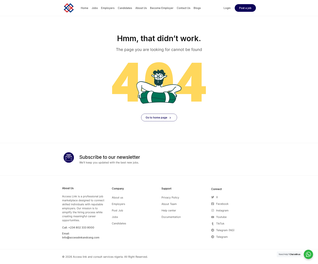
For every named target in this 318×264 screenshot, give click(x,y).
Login (227, 8)
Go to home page (157, 117)
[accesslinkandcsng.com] (68, 7)
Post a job (245, 8)
